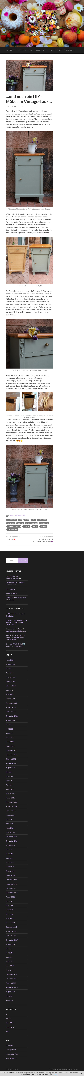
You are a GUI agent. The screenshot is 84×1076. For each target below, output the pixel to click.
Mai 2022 (9, 733)
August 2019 (10, 845)
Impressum (70, 50)
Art (60, 50)
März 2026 (10, 660)
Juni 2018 (9, 905)
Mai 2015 (9, 1000)
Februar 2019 (10, 871)
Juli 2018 (9, 901)
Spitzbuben (10, 616)
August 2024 (10, 664)
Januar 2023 (10, 699)
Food (30, 50)
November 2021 (11, 755)
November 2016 (11, 979)
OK (56, 1075)
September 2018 (12, 892)
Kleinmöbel (42, 520)
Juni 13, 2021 (11, 106)
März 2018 (10, 918)
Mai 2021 (9, 780)
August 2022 (10, 720)
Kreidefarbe (44, 523)
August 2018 (10, 897)
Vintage (43, 526)
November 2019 (11, 837)
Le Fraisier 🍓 (13, 538)
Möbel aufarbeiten (14, 526)
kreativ (20, 523)
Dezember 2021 (11, 750)
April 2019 (9, 862)
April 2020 (9, 824)
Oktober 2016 (11, 983)
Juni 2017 (9, 953)
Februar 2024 (10, 677)
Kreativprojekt (31, 523)
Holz (33, 520)
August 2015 (10, 992)
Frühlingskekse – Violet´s (15, 614)
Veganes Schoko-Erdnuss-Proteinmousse (15, 584)
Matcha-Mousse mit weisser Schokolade (16, 599)
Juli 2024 (9, 669)
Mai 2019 (9, 858)
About (21, 50)
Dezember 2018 (11, 880)
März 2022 (10, 742)
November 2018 (11, 884)
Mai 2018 (9, 910)
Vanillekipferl (18, 646)
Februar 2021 (10, 793)
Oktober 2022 (11, 712)
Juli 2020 (9, 819)
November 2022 (11, 707)
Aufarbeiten (12, 520)
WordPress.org (11, 1058)
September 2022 (12, 716)
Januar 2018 (10, 923)
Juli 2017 (9, 948)
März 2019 (10, 867)
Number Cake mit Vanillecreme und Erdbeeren (16, 630)
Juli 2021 (9, 772)
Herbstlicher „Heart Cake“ (15, 623)
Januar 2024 (10, 681)
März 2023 (10, 694)
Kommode (11, 523)
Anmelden (9, 1045)
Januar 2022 (10, 746)
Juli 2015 (9, 996)
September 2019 (12, 841)
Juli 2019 (9, 849)
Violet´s (14, 1069)
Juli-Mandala (10, 589)
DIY (20, 520)
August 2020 (10, 815)
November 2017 (11, 931)
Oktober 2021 (11, 759)
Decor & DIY (40, 50)
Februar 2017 (10, 970)
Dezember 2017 (11, 927)
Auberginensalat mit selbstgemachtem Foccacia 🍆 (43, 539)
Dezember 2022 (11, 703)
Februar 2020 (10, 832)
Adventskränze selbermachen (15, 638)
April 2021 (9, 785)
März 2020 (10, 828)
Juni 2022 (9, 729)
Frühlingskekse (11, 593)
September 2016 (12, 987)
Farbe (27, 520)
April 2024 (9, 673)
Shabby (35, 526)
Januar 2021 (10, 798)
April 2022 (9, 737)
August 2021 (10, 768)
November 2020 (11, 806)
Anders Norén (64, 1069)
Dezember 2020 (11, 802)
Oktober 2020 (11, 811)
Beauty (52, 50)
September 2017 (12, 940)
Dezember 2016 (11, 974)
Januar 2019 (10, 875)
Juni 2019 (9, 854)
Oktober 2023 (11, 686)
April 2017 (9, 961)
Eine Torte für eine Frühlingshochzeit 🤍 (13, 577)
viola (20, 106)
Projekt (26, 526)
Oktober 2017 (11, 936)
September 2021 (12, 763)
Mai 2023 (9, 690)
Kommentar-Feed (12, 1054)
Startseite (10, 50)
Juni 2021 (9, 776)
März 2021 (10, 789)
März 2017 (10, 966)
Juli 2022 (9, 725)
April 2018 (9, 914)
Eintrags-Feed (11, 1050)
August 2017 (10, 944)
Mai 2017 (9, 957)
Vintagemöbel (12, 529)
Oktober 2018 (11, 888)
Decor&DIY (13, 515)
